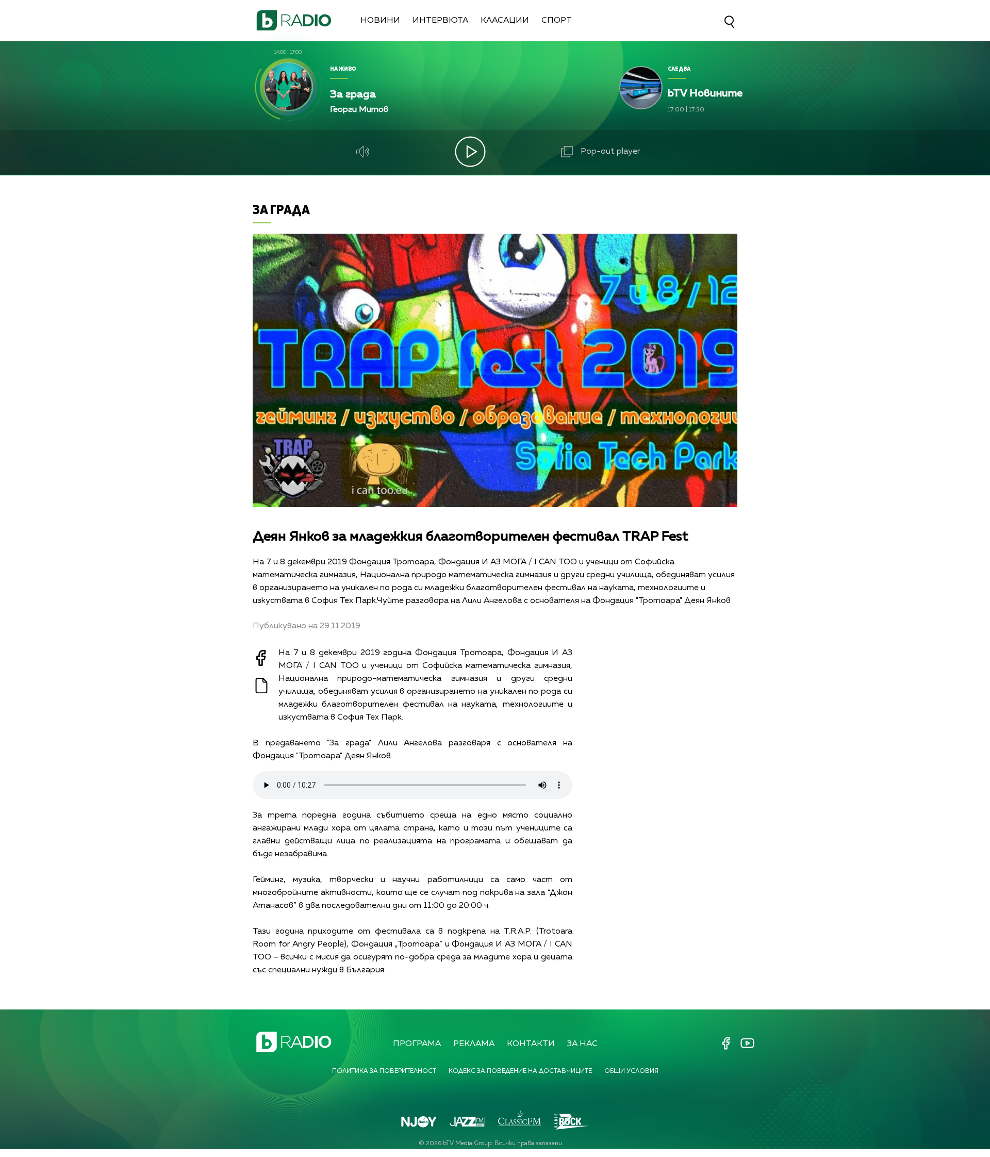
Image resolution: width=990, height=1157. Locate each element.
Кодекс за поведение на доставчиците (520, 1071)
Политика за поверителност (384, 1071)
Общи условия (631, 1071)
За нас (582, 1044)
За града (281, 209)
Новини (380, 21)
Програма (417, 1044)
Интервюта (440, 21)
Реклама (473, 1044)
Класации (505, 21)
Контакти (531, 1044)
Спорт (556, 21)
